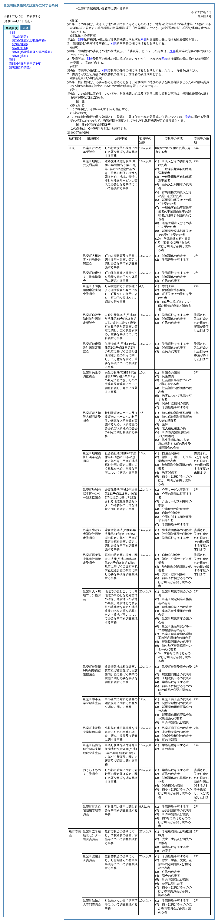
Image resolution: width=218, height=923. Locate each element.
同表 (143, 39)
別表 (81, 39)
